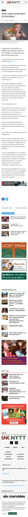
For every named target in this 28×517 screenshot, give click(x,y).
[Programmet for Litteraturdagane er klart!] (5, 226)
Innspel (15, 447)
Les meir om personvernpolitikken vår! (13, 485)
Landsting (20, 459)
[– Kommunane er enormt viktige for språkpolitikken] (5, 310)
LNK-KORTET (20, 454)
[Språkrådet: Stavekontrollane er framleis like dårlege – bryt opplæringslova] (5, 233)
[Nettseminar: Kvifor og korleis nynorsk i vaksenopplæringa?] (5, 219)
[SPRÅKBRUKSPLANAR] (5, 327)
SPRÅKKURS (20, 456)
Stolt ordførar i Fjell (6, 208)
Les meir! (4, 513)
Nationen (14, 61)
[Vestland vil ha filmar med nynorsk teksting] (5, 398)
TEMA (22, 447)
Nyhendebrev (8, 459)
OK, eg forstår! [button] (12, 513)
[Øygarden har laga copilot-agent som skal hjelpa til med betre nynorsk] (5, 295)
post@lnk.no (5, 473)
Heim (3, 6)
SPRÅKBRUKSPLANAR (16, 326)
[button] (26, 2)
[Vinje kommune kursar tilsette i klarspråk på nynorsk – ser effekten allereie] (5, 301)
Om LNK (8, 456)
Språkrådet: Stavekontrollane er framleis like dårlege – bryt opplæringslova (18, 233)
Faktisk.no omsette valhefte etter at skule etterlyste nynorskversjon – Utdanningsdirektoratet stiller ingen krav (17, 319)
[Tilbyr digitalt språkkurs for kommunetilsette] (5, 334)
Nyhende (7, 6)
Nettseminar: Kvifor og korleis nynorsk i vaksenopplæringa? (16, 376)
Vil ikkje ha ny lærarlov (20, 208)
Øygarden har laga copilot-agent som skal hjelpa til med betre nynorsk (17, 295)
